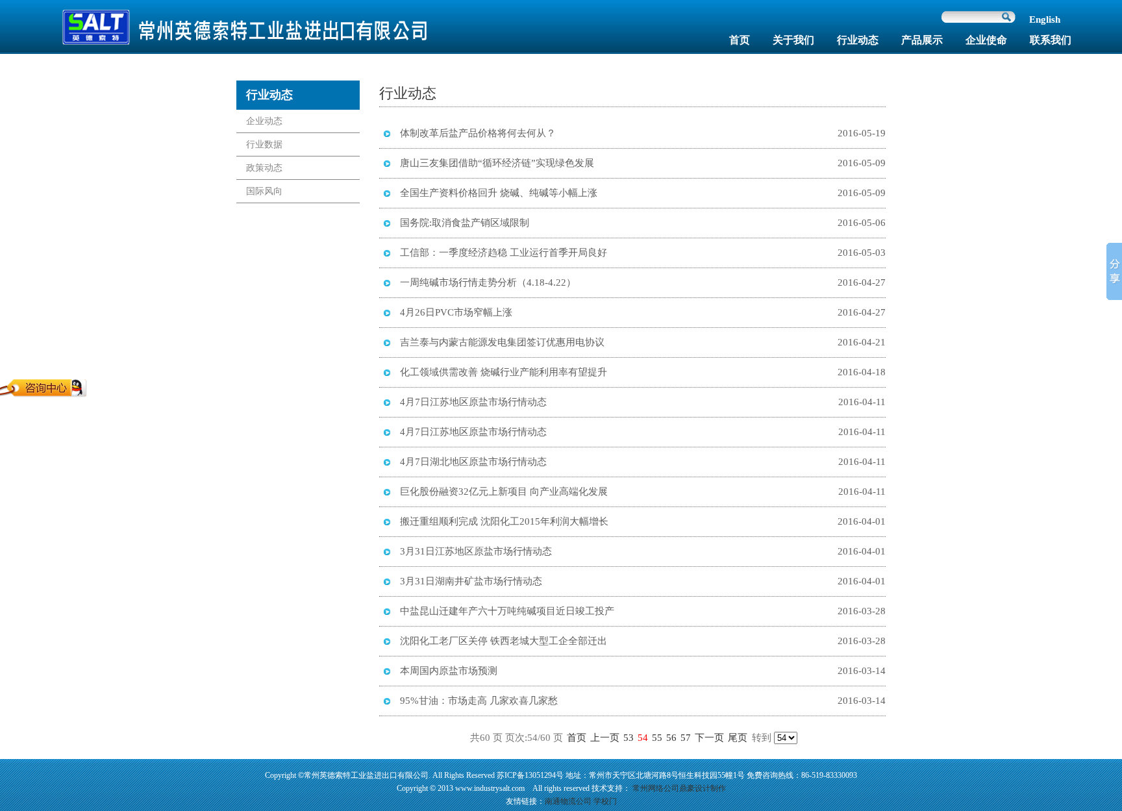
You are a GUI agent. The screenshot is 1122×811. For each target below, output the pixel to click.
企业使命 (986, 39)
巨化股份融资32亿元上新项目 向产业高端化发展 (504, 491)
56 (671, 737)
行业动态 (858, 39)
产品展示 (922, 39)
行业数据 (264, 144)
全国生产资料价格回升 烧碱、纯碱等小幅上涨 (498, 193)
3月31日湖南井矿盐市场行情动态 (471, 581)
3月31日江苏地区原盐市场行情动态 (476, 551)
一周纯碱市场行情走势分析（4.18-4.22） (488, 282)
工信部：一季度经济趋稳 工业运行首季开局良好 (503, 252)
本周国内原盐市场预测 (448, 671)
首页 (739, 39)
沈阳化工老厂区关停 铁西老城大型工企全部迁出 (503, 641)
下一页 (709, 737)
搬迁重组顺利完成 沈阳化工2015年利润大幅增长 (504, 521)
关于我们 (793, 39)
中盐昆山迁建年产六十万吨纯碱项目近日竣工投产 (507, 611)
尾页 (737, 737)
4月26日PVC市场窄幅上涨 (456, 312)
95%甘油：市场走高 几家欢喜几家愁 (479, 700)
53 (628, 737)
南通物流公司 (568, 801)
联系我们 (1050, 39)
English (1044, 19)
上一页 (604, 737)
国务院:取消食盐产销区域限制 (464, 223)
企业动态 (264, 121)
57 (685, 737)
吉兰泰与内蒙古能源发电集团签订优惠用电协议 (502, 342)
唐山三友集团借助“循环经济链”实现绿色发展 (497, 163)
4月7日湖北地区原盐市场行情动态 (473, 461)
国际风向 (264, 191)
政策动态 (264, 168)
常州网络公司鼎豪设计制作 (679, 788)
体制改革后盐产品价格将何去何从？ (478, 133)
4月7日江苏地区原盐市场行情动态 (473, 402)
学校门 (605, 801)
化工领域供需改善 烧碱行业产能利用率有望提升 (503, 372)
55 (657, 737)
